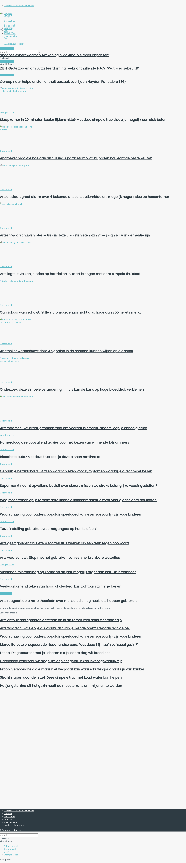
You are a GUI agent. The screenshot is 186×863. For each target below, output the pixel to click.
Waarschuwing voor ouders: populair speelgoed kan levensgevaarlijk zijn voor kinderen (71, 514)
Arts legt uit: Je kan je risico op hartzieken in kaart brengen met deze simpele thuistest (70, 273)
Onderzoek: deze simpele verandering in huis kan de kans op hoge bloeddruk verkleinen (72, 389)
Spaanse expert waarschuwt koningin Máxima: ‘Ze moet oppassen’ (54, 55)
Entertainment (9, 26)
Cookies (8, 813)
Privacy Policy (10, 822)
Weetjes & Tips (10, 44)
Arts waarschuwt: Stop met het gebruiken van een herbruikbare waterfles (60, 557)
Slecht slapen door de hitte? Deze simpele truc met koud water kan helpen (61, 677)
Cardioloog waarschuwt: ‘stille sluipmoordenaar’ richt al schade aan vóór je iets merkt (70, 312)
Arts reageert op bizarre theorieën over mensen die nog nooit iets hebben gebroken (68, 600)
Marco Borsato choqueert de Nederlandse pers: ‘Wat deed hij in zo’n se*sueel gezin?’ (69, 644)
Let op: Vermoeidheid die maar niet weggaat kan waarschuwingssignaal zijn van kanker (72, 669)
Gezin (6, 852)
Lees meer (8, 612)
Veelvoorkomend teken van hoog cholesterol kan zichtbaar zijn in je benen (60, 586)
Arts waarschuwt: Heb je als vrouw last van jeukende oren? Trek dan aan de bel (65, 628)
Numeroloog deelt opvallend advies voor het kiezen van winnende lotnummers (64, 442)
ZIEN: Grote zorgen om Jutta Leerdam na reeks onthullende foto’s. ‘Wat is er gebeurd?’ (70, 68)
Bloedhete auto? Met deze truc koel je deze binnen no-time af (50, 456)
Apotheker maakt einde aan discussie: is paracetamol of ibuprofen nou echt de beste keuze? (76, 158)
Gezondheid (6, 151)
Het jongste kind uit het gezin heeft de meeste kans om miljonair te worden (61, 685)
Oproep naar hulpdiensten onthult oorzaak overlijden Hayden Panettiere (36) (63, 81)
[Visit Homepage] (19, 15)
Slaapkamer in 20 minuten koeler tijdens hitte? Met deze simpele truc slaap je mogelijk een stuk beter (83, 119)
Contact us (9, 21)
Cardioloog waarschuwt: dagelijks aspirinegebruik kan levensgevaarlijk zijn (61, 661)
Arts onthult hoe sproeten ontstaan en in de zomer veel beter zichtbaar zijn (61, 620)
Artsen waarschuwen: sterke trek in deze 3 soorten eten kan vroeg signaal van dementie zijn (75, 235)
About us (8, 819)
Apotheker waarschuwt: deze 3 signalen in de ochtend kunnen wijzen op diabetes (66, 351)
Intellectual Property (14, 825)
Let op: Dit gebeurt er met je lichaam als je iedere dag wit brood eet (55, 652)
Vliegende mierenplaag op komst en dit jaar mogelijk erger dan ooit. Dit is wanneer (68, 572)
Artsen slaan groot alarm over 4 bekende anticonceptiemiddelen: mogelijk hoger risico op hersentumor (84, 196)
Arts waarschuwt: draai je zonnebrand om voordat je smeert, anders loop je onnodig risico (73, 428)
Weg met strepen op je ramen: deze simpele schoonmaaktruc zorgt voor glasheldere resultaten (78, 500)
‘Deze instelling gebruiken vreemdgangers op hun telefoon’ (48, 528)
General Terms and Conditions (19, 5)
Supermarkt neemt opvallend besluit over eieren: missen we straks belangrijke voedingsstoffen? (78, 485)
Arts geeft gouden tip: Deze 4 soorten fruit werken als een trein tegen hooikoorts (64, 543)
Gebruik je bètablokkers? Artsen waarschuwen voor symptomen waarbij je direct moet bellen (76, 471)
